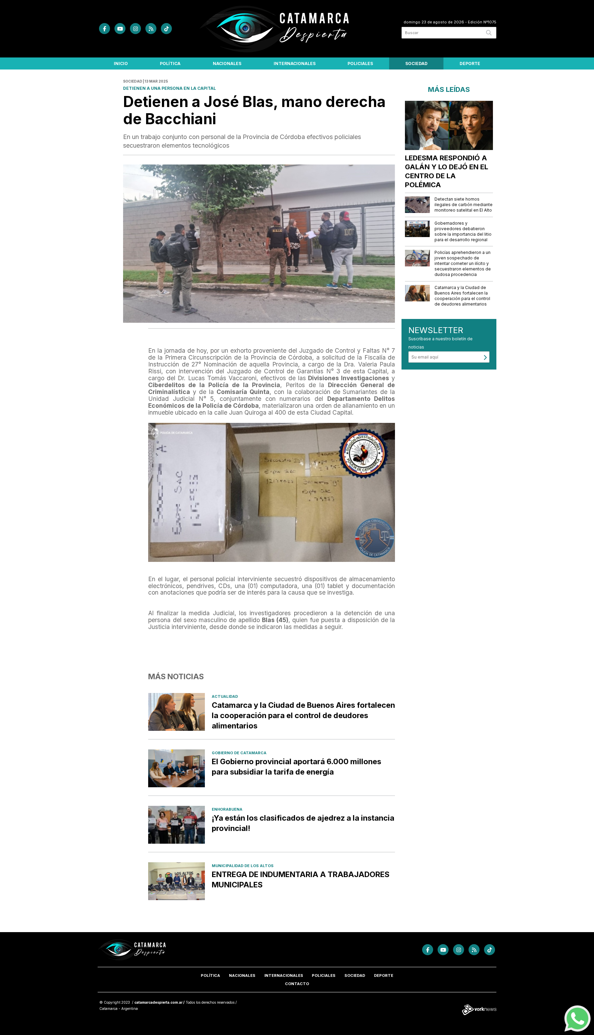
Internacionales (295, 63)
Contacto (297, 983)
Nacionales (227, 63)
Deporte (470, 63)
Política (170, 63)
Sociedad (416, 63)
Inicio (121, 63)
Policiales (360, 63)
